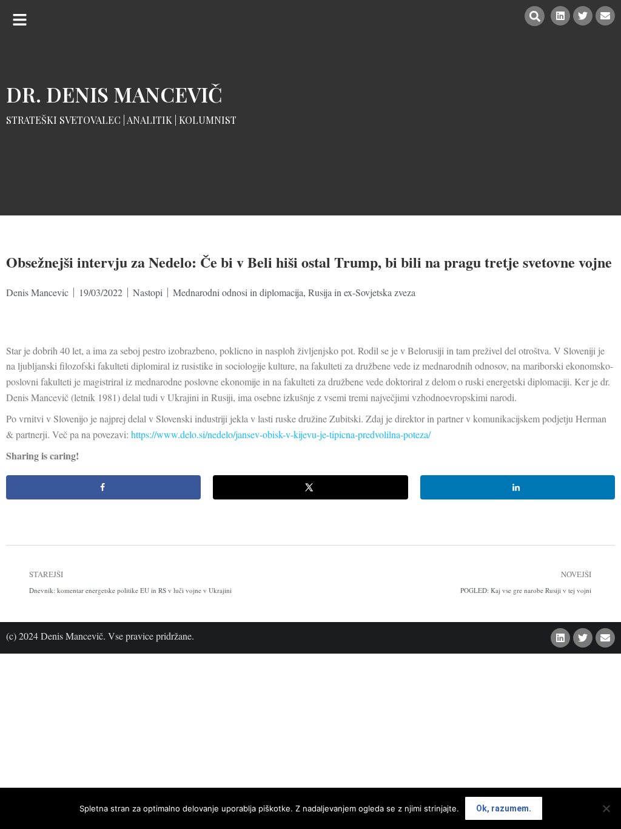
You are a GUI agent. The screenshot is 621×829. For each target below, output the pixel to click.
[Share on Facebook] (103, 487)
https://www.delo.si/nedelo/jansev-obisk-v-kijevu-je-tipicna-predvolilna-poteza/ (281, 434)
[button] (19, 19)
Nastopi (148, 292)
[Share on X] (310, 487)
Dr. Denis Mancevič (114, 94)
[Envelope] (605, 15)
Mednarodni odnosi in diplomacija (238, 292)
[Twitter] (582, 15)
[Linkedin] (560, 15)
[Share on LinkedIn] (517, 487)
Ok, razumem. (503, 808)
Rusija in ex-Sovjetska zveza (361, 292)
